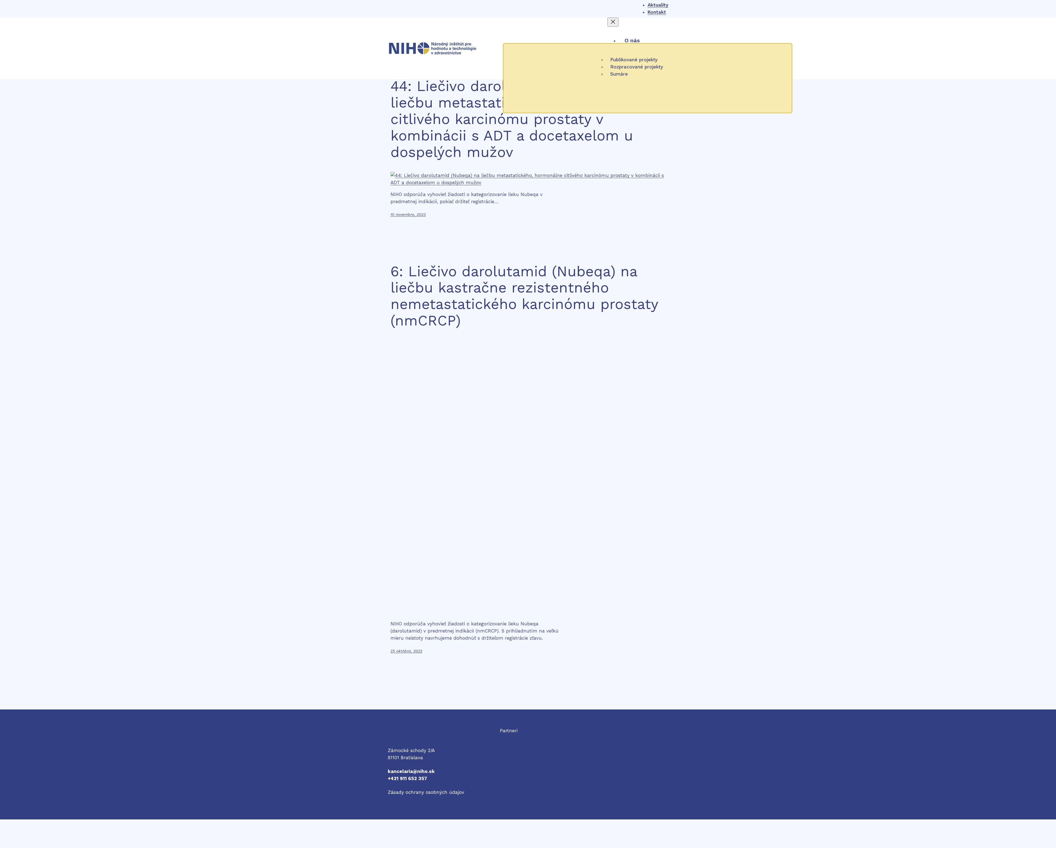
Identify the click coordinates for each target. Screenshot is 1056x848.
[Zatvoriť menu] (612, 22)
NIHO (393, 736)
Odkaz (507, 738)
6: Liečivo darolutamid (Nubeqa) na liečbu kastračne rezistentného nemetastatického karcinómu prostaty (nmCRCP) (524, 296)
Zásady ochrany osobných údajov (426, 792)
